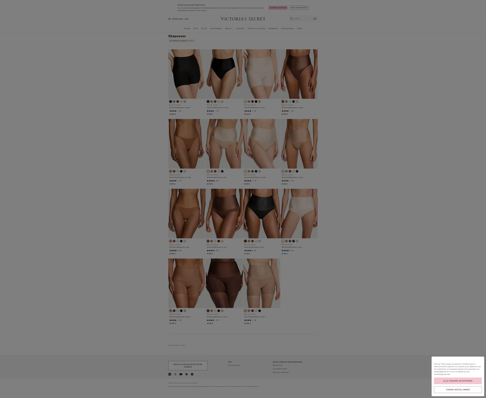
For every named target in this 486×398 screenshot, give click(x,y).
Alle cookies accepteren (457, 381)
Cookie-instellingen (458, 390)
